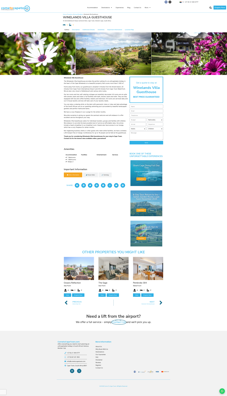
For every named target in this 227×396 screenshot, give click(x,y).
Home (64, 14)
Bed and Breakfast (78, 14)
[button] (2, 54)
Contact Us (137, 8)
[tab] (73, 174)
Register (98, 365)
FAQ (97, 357)
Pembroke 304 (140, 282)
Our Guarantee (101, 354)
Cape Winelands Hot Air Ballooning (146, 228)
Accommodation (92, 8)
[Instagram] (170, 2)
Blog (128, 8)
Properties (69, 14)
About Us (99, 346)
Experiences (120, 8)
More (146, 8)
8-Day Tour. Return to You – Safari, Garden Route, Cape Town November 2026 (146, 196)
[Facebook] (166, 2)
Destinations (105, 8)
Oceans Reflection (72, 282)
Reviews (98, 362)
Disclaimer (99, 360)
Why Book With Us (102, 349)
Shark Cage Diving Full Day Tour (146, 166)
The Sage (102, 282)
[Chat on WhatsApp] (222, 391)
